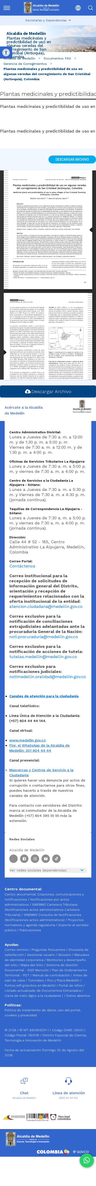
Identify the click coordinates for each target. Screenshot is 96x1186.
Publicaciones (30, 930)
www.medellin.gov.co (27, 740)
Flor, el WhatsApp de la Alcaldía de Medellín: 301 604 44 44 (39, 748)
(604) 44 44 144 (68, 1098)
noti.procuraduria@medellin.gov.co (43, 636)
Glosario (65, 955)
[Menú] (8, 8)
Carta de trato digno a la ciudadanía (33, 995)
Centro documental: (20, 894)
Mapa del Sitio (32, 965)
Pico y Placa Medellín (63, 980)
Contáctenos (22, 565)
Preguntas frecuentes (49, 949)
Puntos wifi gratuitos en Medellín (31, 985)
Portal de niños (71, 985)
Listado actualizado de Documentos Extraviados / (44, 990)
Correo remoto (17, 949)
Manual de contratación (52, 975)
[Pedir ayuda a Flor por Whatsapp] (87, 1160)
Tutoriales (36, 980)
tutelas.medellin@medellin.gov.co (43, 656)
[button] (75, 8)
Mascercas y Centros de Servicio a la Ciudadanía (41, 772)
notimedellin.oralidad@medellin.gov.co (47, 676)
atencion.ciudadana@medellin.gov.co (45, 606)
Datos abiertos (78, 995)
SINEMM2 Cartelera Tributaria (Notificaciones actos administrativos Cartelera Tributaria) (42, 910)
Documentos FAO (57, 58)
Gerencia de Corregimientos (25, 64)
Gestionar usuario (41, 955)
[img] (6, 7)
